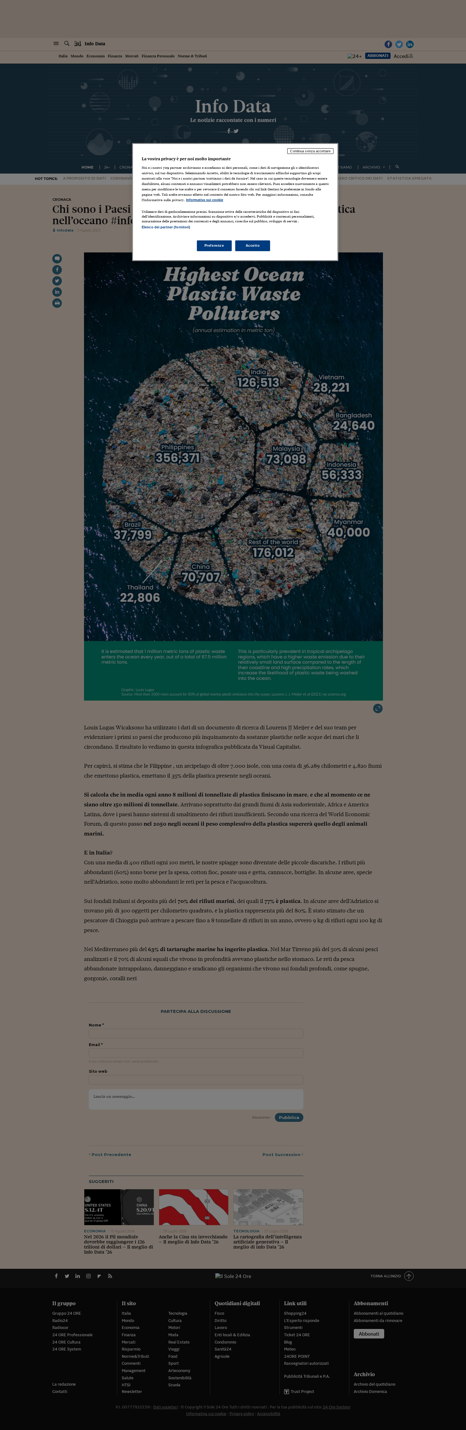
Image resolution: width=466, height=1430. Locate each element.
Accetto (253, 245)
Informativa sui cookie (204, 200)
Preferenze (214, 245)
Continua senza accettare (310, 151)
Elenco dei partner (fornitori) (166, 227)
